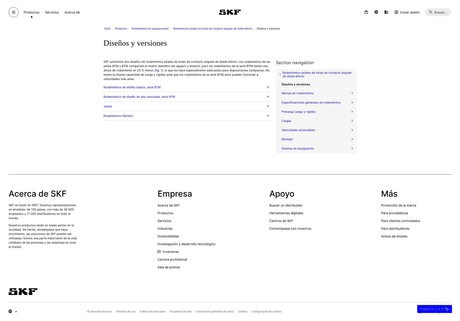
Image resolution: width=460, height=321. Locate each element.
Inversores (170, 252)
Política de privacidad (152, 311)
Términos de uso (125, 311)
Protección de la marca (398, 205)
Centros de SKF (281, 221)
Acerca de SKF (169, 205)
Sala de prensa (169, 267)
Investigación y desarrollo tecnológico (186, 244)
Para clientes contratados (400, 221)
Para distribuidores (395, 228)
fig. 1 (158, 70)
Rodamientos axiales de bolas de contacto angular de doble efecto (212, 28)
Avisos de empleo (394, 236)
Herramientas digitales (286, 213)
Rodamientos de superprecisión (150, 28)
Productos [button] (31, 12)
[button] (366, 12)
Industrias (165, 228)
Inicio (107, 28)
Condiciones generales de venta (215, 311)
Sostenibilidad (168, 236)
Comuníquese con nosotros (290, 228)
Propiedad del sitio (181, 311)
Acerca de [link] (72, 12)
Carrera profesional (172, 259)
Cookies (242, 311)
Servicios (164, 221)
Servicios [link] (52, 12)
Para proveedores (394, 213)
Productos (121, 28)
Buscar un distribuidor (286, 205)
